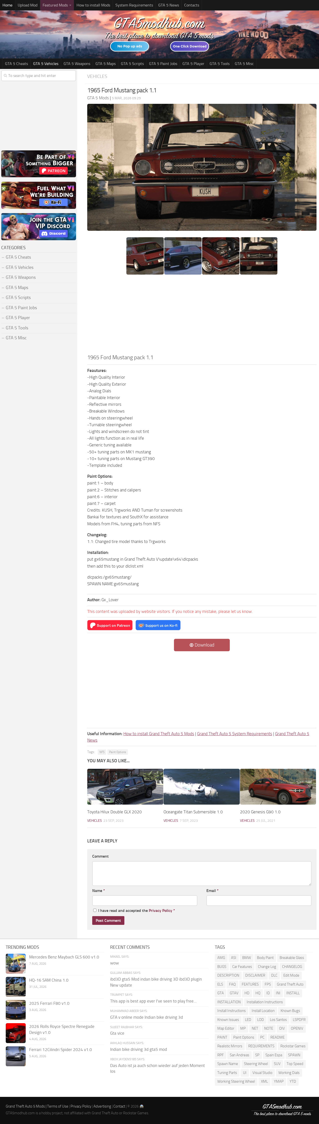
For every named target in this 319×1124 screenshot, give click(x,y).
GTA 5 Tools (220, 63)
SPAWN (294, 1055)
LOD (260, 1019)
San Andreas (239, 1055)
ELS (220, 984)
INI (278, 993)
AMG (221, 957)
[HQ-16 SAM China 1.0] (16, 987)
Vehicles (97, 76)
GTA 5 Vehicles (45, 63)
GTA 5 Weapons (77, 63)
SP (257, 1055)
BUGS (221, 966)
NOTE (268, 1028)
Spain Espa (273, 1055)
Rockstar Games (293, 1046)
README (277, 1037)
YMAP (279, 1081)
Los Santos (278, 1019)
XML (264, 1081)
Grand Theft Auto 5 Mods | (26, 1106)
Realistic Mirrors (229, 1046)
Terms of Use (57, 1106)
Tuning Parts (227, 1072)
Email (212, 890)
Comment (100, 856)
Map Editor (225, 1028)
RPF (220, 1055)
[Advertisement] (202, 316)
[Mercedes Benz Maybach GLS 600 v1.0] (16, 964)
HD (246, 993)
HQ (257, 993)
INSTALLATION (229, 1002)
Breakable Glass (292, 957)
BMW (246, 957)
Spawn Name (227, 1064)
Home (7, 5)
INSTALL (293, 993)
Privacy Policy (160, 910)
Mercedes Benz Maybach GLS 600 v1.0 (64, 956)
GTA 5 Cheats (16, 63)
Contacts (191, 5)
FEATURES (250, 984)
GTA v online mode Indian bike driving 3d (146, 1017)
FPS (268, 984)
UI (244, 1072)
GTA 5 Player (193, 63)
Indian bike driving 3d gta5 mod (138, 1049)
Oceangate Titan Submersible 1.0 (193, 811)
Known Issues (228, 1019)
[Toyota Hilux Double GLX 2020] (125, 787)
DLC (274, 975)
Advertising (102, 1106)
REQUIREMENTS (261, 1046)
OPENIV (297, 1028)
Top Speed (295, 1064)
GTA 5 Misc (244, 63)
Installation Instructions (265, 1002)
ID (268, 993)
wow (114, 962)
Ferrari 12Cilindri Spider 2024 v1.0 (60, 1049)
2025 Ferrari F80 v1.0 (49, 1003)
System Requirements (134, 5)
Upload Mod (27, 5)
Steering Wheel (256, 1064)
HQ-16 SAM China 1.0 (49, 980)
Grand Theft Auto (290, 984)
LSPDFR (299, 1019)
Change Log (267, 966)
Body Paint (265, 957)
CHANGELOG (292, 966)
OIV (282, 1028)
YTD (293, 1081)
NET (255, 1028)
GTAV (234, 993)
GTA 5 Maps (105, 63)
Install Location (263, 1010)
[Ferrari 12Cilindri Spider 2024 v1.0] (16, 1056)
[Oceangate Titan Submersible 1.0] (201, 787)
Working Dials (289, 1072)
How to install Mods (93, 5)
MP (243, 1028)
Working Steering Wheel (236, 1081)
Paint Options (117, 752)
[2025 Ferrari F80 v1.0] (16, 1010)
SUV (277, 1064)
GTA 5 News (168, 5)
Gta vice (117, 1033)
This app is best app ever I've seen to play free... (153, 1001)
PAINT (222, 1037)
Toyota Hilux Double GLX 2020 (114, 811)
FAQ (232, 984)
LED (248, 1019)
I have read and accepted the (136, 910)
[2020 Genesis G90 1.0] (278, 787)
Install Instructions (231, 1010)
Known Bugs (290, 1010)
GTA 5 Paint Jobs (163, 63)
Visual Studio (262, 1072)
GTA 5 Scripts (132, 63)
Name (98, 890)
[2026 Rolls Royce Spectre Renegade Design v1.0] (16, 1033)
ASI (233, 957)
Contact (119, 1106)
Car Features (242, 966)
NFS (101, 752)
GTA (220, 993)
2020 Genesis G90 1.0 (260, 811)
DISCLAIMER (255, 975)
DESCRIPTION (228, 975)
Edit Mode (291, 975)
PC (262, 1037)
